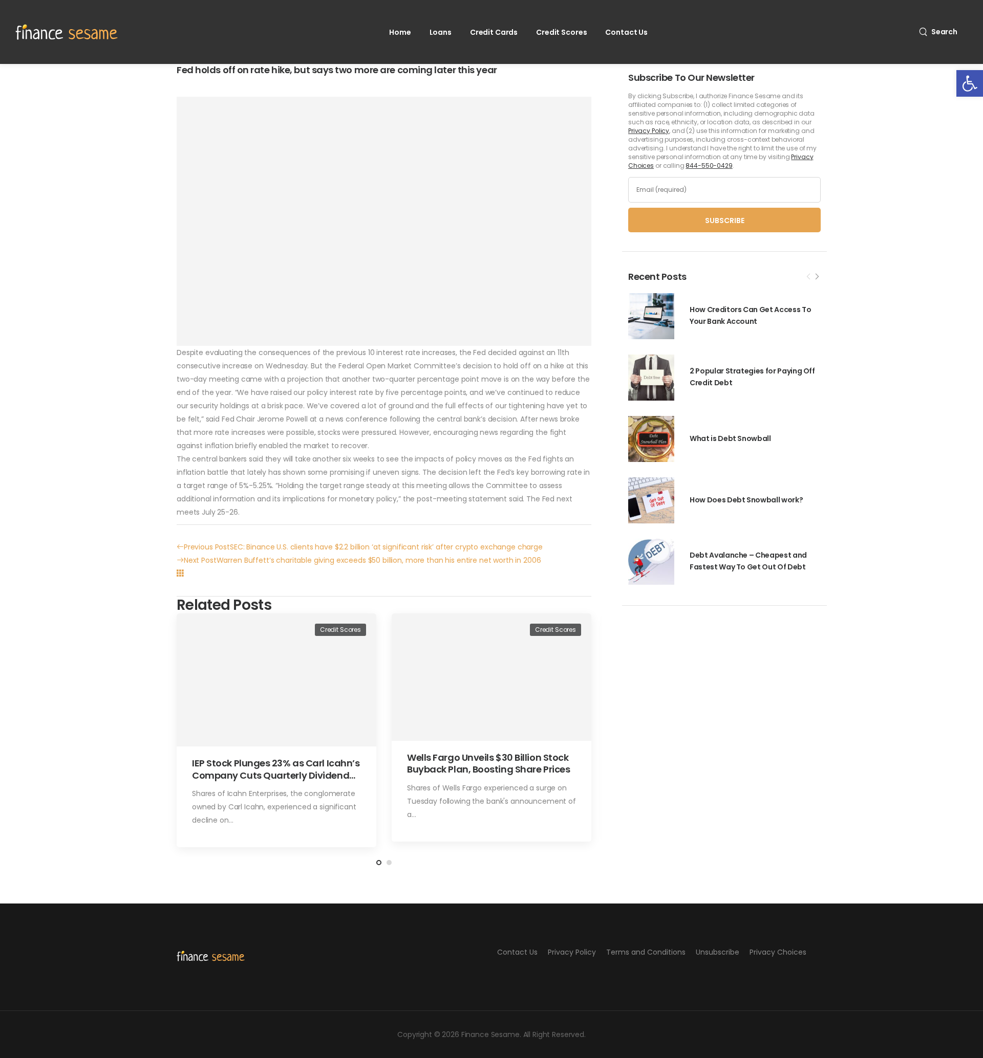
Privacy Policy (648, 130)
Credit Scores (561, 32)
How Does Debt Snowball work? (746, 500)
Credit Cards (494, 32)
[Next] (817, 277)
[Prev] (808, 277)
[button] (969, 83)
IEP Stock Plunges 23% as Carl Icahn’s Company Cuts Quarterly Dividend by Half (275, 775)
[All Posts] (180, 573)
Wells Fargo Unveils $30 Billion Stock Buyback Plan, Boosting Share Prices (488, 763)
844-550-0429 (709, 165)
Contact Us (626, 32)
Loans (441, 32)
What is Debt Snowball (730, 438)
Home (400, 32)
